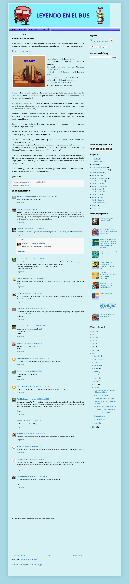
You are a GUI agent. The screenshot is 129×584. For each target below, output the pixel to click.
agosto (96, 368)
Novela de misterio (98, 186)
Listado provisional (100, 419)
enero (96, 423)
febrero (96, 387)
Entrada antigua (78, 555)
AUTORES (33, 29)
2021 (94, 331)
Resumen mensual (24, 185)
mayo (96, 378)
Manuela (20, 343)
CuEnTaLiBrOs (22, 459)
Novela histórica (97, 192)
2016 (94, 347)
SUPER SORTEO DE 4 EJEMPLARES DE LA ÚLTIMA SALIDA (108, 306)
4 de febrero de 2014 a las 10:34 (31, 293)
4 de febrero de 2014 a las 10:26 (32, 278)
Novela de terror (97, 189)
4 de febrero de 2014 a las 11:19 (36, 308)
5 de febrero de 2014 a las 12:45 (32, 446)
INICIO (13, 29)
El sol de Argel (55, 59)
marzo (96, 384)
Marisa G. (20, 433)
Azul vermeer (54, 83)
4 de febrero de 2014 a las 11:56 (36, 326)
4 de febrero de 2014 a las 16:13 (34, 343)
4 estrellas (95, 159)
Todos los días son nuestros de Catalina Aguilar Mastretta (106, 285)
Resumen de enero (100, 416)
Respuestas (23, 239)
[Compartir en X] (41, 182)
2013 (94, 427)
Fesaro (19, 278)
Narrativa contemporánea (100, 170)
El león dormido (55, 77)
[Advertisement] (48, 537)
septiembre (97, 365)
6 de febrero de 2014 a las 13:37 (39, 459)
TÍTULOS (22, 29)
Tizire (19, 446)
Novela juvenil (96, 194)
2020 (94, 334)
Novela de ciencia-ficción (100, 178)
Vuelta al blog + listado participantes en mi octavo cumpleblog (108, 231)
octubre (96, 362)
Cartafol (20, 229)
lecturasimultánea (64, 139)
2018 (94, 341)
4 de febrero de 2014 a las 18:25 (40, 386)
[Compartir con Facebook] (43, 182)
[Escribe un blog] (39, 182)
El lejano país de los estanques (61, 72)
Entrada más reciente (19, 555)
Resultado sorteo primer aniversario (105, 406)
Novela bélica (96, 175)
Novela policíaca (97, 200)
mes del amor (31, 116)
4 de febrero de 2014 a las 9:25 (31, 209)
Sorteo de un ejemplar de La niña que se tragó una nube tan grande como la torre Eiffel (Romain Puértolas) (108, 243)
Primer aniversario (106, 293)
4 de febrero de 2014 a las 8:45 (47, 196)
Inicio (49, 555)
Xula (18, 209)
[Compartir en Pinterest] (45, 182)
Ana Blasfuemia (22, 399)
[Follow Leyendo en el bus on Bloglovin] (98, 48)
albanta (19, 421)
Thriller (94, 208)
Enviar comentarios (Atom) (29, 559)
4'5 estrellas (95, 162)
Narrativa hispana (97, 172)
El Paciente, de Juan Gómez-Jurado (105, 410)
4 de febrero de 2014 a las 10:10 (39, 243)
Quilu (19, 293)
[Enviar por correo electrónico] (37, 182)
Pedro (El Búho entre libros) (26, 196)
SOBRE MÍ (45, 29)
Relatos (94, 205)
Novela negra (96, 197)
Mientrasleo (21, 326)
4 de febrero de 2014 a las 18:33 (38, 399)
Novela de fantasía (98, 181)
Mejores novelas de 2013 (102, 413)
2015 (94, 350)
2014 (94, 353)
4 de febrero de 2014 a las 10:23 (33, 259)
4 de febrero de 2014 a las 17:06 (31, 371)
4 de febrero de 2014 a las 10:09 (33, 229)
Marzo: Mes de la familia (102, 395)
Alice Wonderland (23, 386)
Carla (19, 371)
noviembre (97, 359)
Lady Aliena (21, 308)
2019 (94, 337)
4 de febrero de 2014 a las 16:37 (38, 358)
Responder (20, 202)
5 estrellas (95, 164)
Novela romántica (97, 203)
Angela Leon (21, 476)
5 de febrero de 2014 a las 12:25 (34, 433)
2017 (94, 344)
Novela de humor (97, 183)
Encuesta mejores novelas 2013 (104, 398)
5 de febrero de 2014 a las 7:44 (32, 421)
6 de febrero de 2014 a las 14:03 (36, 476)
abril (95, 381)
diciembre (97, 356)
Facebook (75, 145)
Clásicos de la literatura (99, 167)
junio (96, 375)
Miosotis (20, 259)
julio (95, 372)
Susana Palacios (22, 358)
